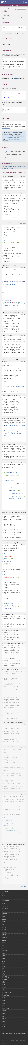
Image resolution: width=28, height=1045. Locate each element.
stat (3, 1016)
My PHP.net (5, 1040)
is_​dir (3, 969)
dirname (4, 905)
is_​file (3, 973)
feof (3, 914)
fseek (3, 958)
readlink (4, 1003)
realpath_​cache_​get (6, 1007)
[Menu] (26, 2)
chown (3, 898)
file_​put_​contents (6, 929)
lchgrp (3, 982)
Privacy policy (5, 1043)
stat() (19, 139)
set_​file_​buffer (5, 1015)
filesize (4, 942)
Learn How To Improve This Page (9, 166)
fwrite (3, 966)
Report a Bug (10, 168)
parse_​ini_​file (5, 994)
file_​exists (4, 926)
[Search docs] (23, 2)
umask (3, 1024)
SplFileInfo (5, 157)
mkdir (3, 990)
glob (3, 968)
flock (3, 945)
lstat (3, 989)
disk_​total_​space (6, 908)
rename (4, 1010)
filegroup (4, 934)
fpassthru (4, 950)
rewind (3, 1011)
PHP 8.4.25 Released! (14, 5)
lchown (4, 984)
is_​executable (5, 971)
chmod (3, 897)
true (5, 54)
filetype (4, 944)
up (2, 335)
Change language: (12, 8)
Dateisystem (5, 891)
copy (3, 901)
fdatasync (4, 913)
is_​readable (5, 976)
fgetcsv (4, 919)
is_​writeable (5, 981)
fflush (3, 916)
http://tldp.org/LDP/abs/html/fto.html (15, 425)
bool (3, 29)
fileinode (4, 935)
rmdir (3, 1013)
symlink (4, 1018)
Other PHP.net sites (20, 1040)
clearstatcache (5, 900)
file (3, 924)
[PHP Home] (4, 2)
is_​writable (4, 979)
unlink (3, 1026)
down (5, 176)
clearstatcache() (6, 127)
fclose (3, 911)
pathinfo (4, 997)
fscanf (3, 956)
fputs (3, 953)
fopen (3, 948)
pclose (3, 998)
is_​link (3, 974)
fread (3, 955)
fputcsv (4, 952)
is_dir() (5, 151)
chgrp (3, 895)
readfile (4, 1002)
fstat (3, 960)
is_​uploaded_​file (6, 977)
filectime (4, 932)
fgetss (3, 922)
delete (3, 903)
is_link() (5, 154)
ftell (3, 963)
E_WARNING (15, 78)
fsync (3, 961)
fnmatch (4, 947)
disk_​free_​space (6, 906)
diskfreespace (5, 910)
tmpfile (4, 1021)
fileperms (4, 940)
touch (3, 1023)
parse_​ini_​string (5, 995)
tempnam (4, 1019)
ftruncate (4, 965)
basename (4, 893)
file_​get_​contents (6, 927)
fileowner (4, 939)
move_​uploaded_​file (6, 992)
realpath (4, 1005)
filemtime (4, 937)
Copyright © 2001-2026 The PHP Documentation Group (14, 1035)
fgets (3, 921)
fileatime (4, 931)
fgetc (3, 918)
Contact (12, 1040)
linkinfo (4, 987)
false (19, 55)
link (3, 986)
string (14, 27)
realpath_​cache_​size (6, 1008)
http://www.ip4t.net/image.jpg (15, 386)
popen (3, 1000)
